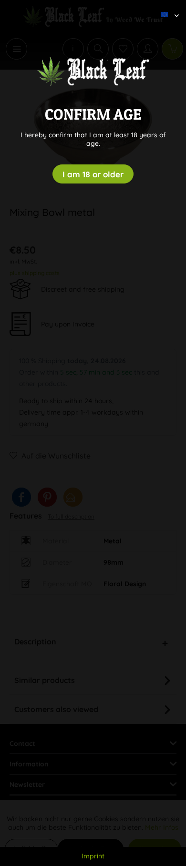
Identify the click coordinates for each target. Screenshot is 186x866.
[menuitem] (166, 7)
